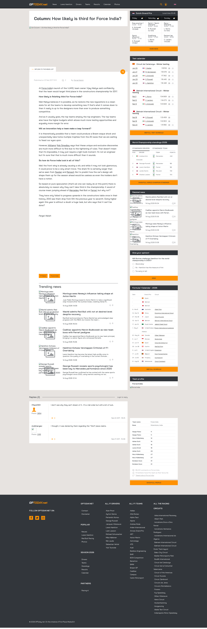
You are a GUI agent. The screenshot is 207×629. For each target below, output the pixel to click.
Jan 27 (134, 72)
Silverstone (158, 350)
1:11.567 (135, 43)
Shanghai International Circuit (164, 313)
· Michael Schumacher (113, 534)
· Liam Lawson (110, 531)
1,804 (39, 413)
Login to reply (122, 397)
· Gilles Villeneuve (160, 596)
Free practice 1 (137, 23)
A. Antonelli (136, 27)
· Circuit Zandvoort (161, 579)
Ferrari (94, 190)
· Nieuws (84, 532)
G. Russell (152, 29)
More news (154, 49)
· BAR (131, 554)
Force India (46, 88)
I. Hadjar (148, 68)
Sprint (150, 23)
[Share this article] (122, 71)
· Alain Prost (109, 511)
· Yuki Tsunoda (110, 548)
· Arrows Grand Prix (136, 531)
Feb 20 (134, 125)
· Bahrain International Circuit (165, 542)
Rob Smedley (63, 145)
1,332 (39, 434)
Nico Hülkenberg (138, 438)
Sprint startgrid (153, 24)
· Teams (83, 563)
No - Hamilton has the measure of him (149, 267)
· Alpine (132, 521)
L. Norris (167, 29)
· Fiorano (157, 589)
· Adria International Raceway (165, 515)
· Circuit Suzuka (160, 576)
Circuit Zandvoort (160, 361)
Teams (87, 4)
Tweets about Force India (145, 475)
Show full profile (154, 483)
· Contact (84, 511)
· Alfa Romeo (134, 514)
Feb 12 (134, 100)
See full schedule (154, 369)
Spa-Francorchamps (161, 354)
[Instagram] (43, 518)
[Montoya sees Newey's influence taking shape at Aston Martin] (49, 294)
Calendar (107, 4)
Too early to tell (141, 271)
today (38, 4)
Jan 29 (135, 79)
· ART (131, 534)
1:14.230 (167, 41)
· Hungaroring (159, 606)
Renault (70, 172)
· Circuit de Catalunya (162, 562)
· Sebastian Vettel (112, 544)
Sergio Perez (136, 432)
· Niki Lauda (109, 541)
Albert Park (158, 309)
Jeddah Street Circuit (161, 324)
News (55, 4)
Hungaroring (159, 357)
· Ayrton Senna (111, 514)
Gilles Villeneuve (159, 335)
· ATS (131, 544)
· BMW (131, 564)
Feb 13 (134, 104)
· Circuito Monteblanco (162, 586)
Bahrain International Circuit (149, 91)
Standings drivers (141, 148)
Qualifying (152, 35)
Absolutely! (139, 264)
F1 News (43, 276)
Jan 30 (135, 83)
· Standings (85, 566)
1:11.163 (151, 41)
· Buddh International (162, 559)
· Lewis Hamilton (87, 535)
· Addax (132, 511)
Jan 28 (135, 76)
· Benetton (133, 561)
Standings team (159, 148)
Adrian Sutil (136, 441)
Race (166, 23)
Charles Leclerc (144, 174)
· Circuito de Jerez (161, 583)
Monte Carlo (158, 339)
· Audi (131, 548)
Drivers (78, 4)
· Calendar (85, 573)
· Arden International (137, 527)
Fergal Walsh (79, 80)
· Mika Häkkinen (111, 537)
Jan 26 (135, 68)
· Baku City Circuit (161, 552)
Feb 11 (134, 96)
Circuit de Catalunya (145, 64)
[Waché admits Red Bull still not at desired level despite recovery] (49, 312)
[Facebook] (31, 518)
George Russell (144, 163)
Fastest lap (168, 35)
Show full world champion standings (153, 182)
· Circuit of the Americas (163, 573)
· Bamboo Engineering (137, 551)
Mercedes (74, 190)
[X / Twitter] (37, 518)
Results (97, 4)
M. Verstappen (150, 72)
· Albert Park (158, 519)
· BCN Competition (136, 558)
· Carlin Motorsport (136, 578)
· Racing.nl (85, 590)
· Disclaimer (85, 514)
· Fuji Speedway (159, 593)
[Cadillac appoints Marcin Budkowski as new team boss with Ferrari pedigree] (49, 331)
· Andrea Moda (134, 524)
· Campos (132, 574)
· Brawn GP (133, 568)
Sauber (58, 172)
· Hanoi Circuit (159, 599)
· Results (84, 569)
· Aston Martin (134, 537)
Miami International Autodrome (164, 328)
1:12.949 (135, 29)
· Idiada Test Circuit (161, 609)
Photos (117, 4)
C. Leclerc (168, 40)
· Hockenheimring (160, 603)
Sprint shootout (135, 36)
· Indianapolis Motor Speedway (165, 613)
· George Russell (111, 521)
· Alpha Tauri (134, 517)
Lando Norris (143, 171)
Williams (52, 145)
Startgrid (167, 25)
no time (151, 31)
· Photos (84, 542)
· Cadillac (132, 571)
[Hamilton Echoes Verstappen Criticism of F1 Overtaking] (49, 348)
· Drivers (84, 559)
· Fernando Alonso (112, 517)
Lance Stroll (136, 448)
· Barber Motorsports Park (164, 556)
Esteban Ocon (137, 461)
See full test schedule (153, 133)
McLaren (159, 171)
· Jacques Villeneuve (113, 524)
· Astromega (134, 541)
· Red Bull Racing (87, 538)
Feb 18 (134, 117)
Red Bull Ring (159, 346)
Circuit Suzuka (159, 317)
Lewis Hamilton (66, 4)
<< (43, 69)
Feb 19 (134, 121)
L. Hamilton (149, 83)
